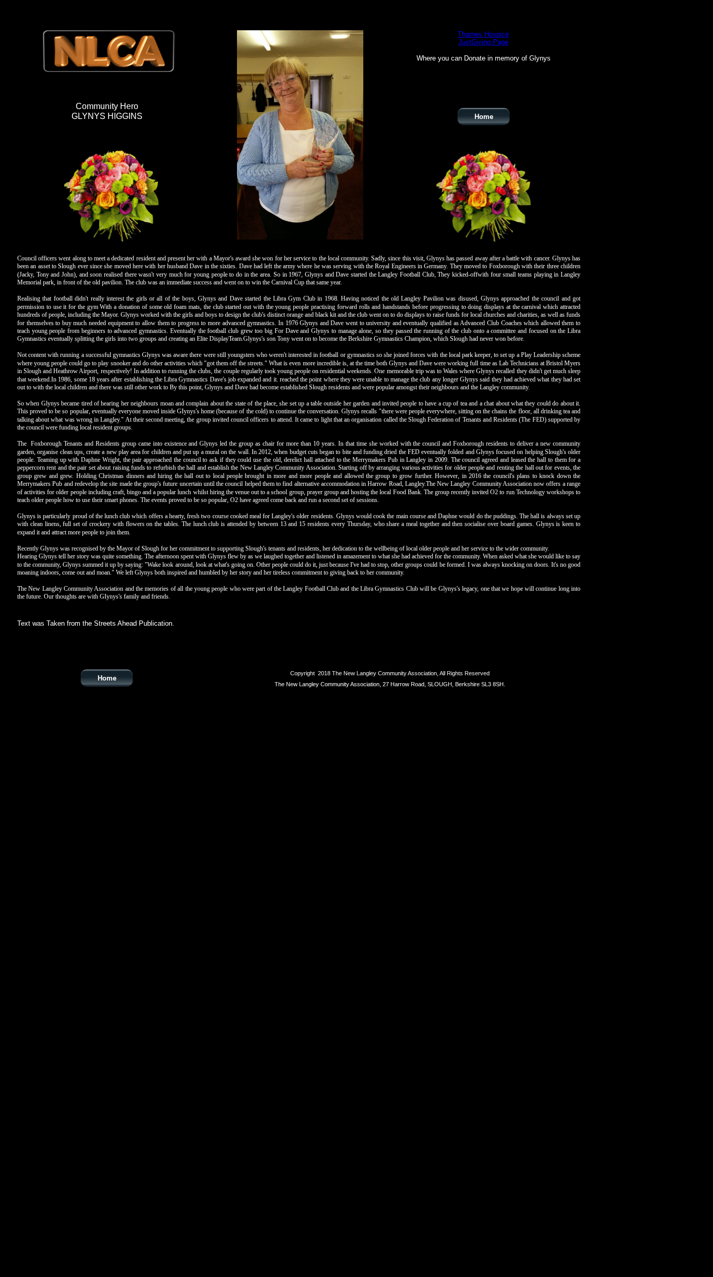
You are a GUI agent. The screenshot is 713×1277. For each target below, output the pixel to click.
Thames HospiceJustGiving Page (483, 38)
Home (107, 678)
